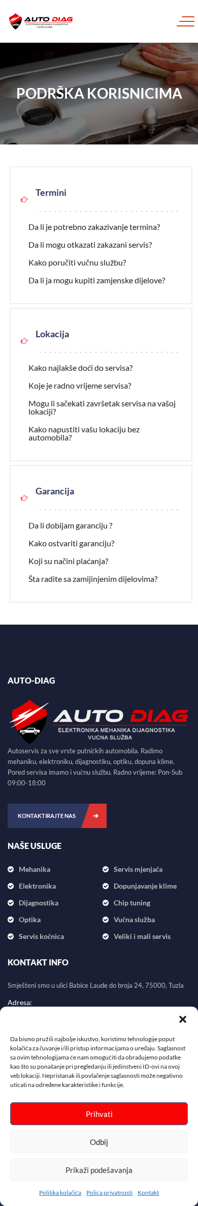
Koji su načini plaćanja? (68, 561)
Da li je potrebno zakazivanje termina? (94, 226)
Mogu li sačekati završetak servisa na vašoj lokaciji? (102, 407)
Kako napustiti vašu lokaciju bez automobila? (84, 433)
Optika (30, 919)
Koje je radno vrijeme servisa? (79, 385)
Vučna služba (134, 919)
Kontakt (148, 1192)
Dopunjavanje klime (145, 885)
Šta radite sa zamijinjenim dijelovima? (92, 578)
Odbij (99, 1141)
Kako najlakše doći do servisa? (80, 367)
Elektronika (37, 885)
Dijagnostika (38, 902)
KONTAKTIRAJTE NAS (47, 815)
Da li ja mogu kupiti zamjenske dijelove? (96, 280)
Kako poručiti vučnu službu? (77, 262)
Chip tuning (132, 902)
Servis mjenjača (138, 869)
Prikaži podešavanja (99, 1169)
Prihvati (99, 1114)
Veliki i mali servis (142, 936)
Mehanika (34, 869)
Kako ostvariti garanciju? (71, 543)
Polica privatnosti (109, 1192)
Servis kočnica (41, 936)
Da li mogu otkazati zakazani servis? (90, 244)
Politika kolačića (60, 1192)
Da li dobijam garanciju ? (70, 525)
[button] (183, 1019)
